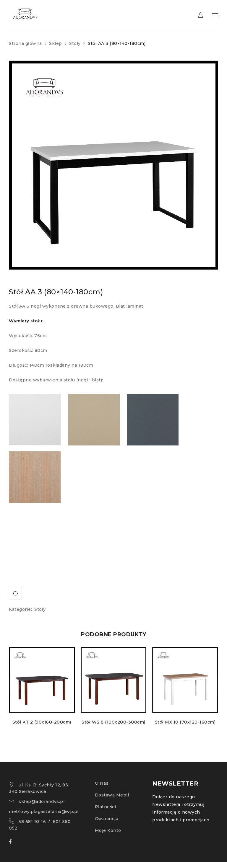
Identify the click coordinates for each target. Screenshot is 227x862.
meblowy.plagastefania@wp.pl (44, 811)
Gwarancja (107, 818)
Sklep (55, 43)
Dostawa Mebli (112, 795)
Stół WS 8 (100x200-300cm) (113, 722)
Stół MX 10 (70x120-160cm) (185, 722)
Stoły (75, 43)
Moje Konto (108, 830)
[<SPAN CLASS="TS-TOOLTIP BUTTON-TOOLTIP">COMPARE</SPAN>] (15, 593)
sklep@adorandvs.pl (41, 801)
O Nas (102, 783)
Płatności (105, 806)
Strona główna (25, 43)
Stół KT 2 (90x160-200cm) (41, 722)
